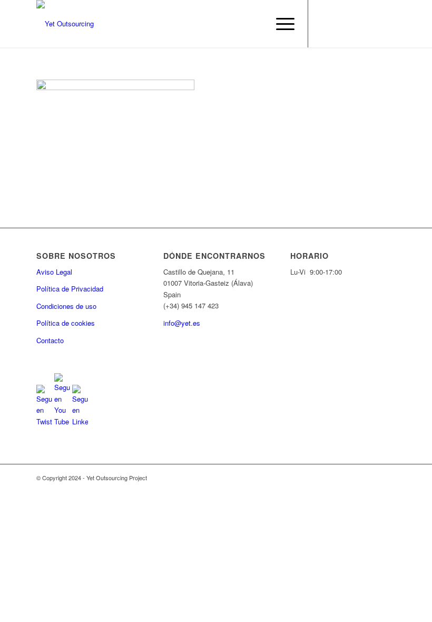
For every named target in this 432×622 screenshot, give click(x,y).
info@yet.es (181, 323)
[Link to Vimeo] (372, 24)
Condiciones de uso (66, 306)
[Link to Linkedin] (356, 24)
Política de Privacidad (69, 289)
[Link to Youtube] (340, 24)
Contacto (50, 340)
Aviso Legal (54, 272)
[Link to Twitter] (324, 24)
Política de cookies (65, 323)
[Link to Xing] (388, 24)
